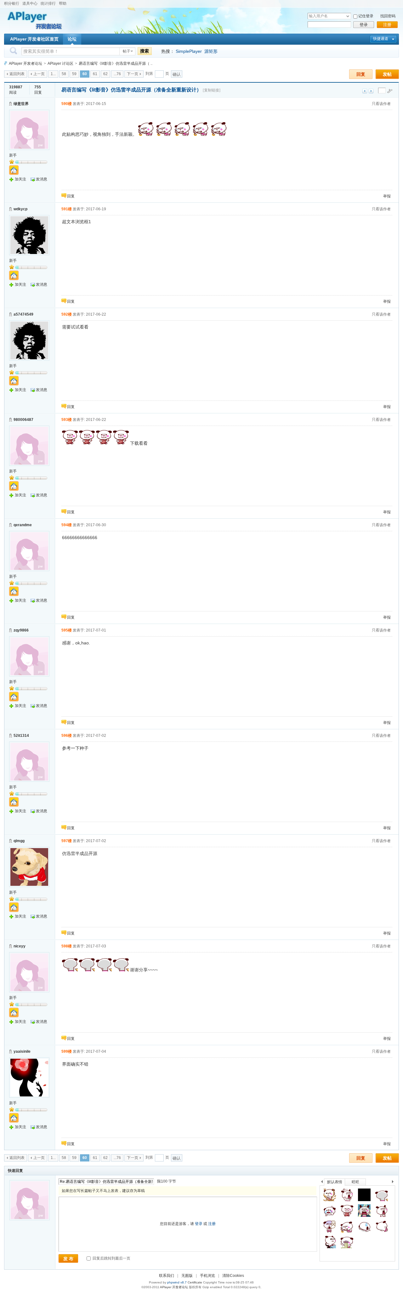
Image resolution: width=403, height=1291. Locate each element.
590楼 (66, 104)
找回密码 (387, 16)
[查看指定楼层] (389, 90)
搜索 (144, 50)
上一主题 (364, 91)
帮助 (62, 3)
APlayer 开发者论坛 (25, 63)
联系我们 (166, 1275)
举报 (387, 196)
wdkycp (20, 209)
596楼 (66, 735)
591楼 (66, 209)
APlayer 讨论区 (60, 63)
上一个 (322, 1182)
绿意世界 (21, 104)
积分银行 (11, 3)
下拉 (347, 16)
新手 (13, 155)
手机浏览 (207, 1275)
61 (95, 74)
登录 (364, 24)
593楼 (66, 419)
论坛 (72, 38)
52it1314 (21, 735)
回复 (360, 74)
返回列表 (17, 74)
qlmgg (19, 841)
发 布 (68, 1258)
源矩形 (211, 51)
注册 (387, 24)
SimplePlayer (189, 51)
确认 (177, 74)
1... (53, 74)
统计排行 (48, 3)
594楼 (66, 525)
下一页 (132, 74)
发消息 (41, 179)
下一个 (394, 1182)
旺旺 (355, 1182)
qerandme (23, 525)
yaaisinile (22, 1051)
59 (74, 74)
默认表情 (334, 1182)
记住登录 (365, 16)
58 (64, 74)
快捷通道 (380, 38)
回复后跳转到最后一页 (111, 1258)
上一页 (39, 74)
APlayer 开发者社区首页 (34, 38)
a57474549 (23, 314)
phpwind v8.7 (177, 1282)
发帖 (387, 74)
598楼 (66, 946)
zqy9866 (21, 630)
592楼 (66, 314)
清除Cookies (233, 1275)
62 (105, 74)
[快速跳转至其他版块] (5, 63)
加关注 (20, 179)
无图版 (187, 1275)
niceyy (20, 946)
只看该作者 (381, 104)
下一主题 (371, 91)
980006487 (23, 419)
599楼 (66, 1051)
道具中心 (29, 3)
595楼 (66, 630)
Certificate (195, 1282)
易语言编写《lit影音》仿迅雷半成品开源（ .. (115, 63)
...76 (117, 74)
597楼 (66, 841)
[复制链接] (211, 90)
